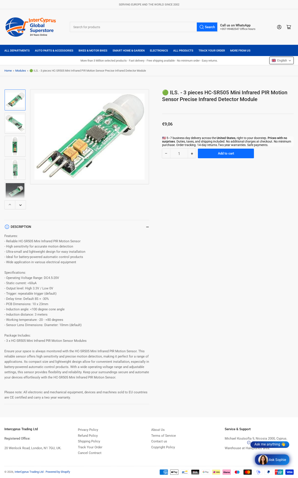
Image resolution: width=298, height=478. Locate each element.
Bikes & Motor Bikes (93, 50)
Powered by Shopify (58, 471)
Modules (20, 70)
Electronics (159, 50)
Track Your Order (212, 50)
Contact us (159, 441)
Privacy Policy (88, 430)
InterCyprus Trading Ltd (29, 471)
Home (8, 70)
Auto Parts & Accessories (54, 50)
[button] (281, 60)
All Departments (17, 50)
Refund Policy (88, 436)
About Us (158, 430)
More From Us (240, 50)
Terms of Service (163, 436)
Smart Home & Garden (129, 50)
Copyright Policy (163, 447)
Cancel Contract (89, 453)
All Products (183, 50)
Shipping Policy (89, 441)
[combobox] (144, 27)
